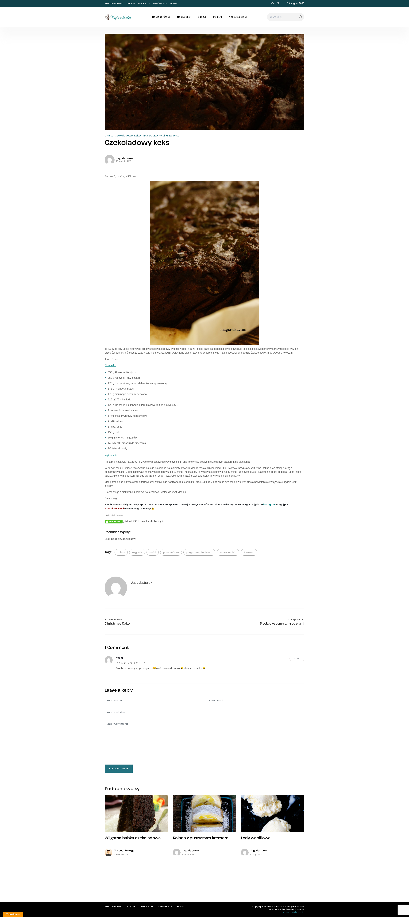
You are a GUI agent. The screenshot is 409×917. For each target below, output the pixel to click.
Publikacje (144, 3)
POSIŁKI (217, 17)
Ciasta (109, 135)
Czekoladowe (124, 135)
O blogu (130, 3)
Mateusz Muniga (124, 850)
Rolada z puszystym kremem (201, 837)
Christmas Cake (117, 623)
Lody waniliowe (255, 837)
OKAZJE (202, 17)
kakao (121, 552)
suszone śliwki (228, 552)
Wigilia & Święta (169, 135)
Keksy (138, 135)
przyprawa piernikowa (199, 552)
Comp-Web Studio (293, 912)
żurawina (249, 552)
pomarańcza (171, 552)
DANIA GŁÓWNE (161, 17)
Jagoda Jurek (124, 158)
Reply (296, 659)
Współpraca (160, 3)
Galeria (174, 3)
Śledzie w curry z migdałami (282, 623)
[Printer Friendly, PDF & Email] (114, 521)
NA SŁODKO (184, 17)
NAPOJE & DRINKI (238, 17)
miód (153, 552)
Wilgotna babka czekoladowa (133, 837)
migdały (137, 552)
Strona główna (114, 3)
